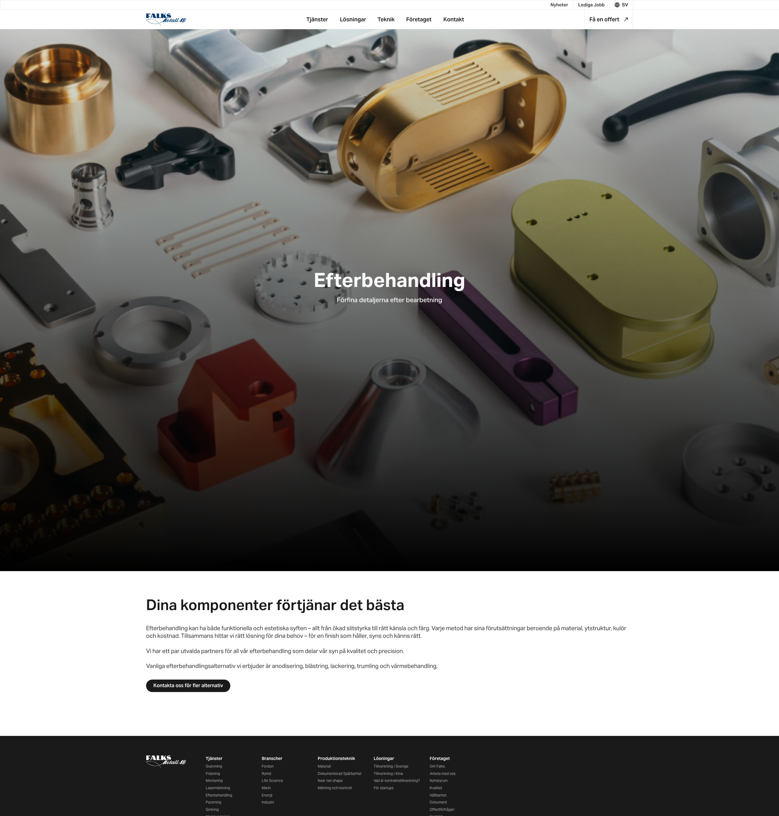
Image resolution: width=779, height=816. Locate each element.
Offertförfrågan (442, 809)
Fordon (268, 766)
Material (324, 766)
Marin (266, 788)
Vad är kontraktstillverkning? (397, 780)
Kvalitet (436, 788)
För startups (383, 788)
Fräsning (213, 773)
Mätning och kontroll (335, 788)
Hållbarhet (438, 795)
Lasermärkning (218, 788)
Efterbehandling (219, 795)
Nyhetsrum (439, 780)
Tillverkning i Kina (388, 773)
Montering (214, 780)
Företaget (440, 758)
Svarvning (214, 766)
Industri (268, 802)
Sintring (212, 809)
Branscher (272, 758)
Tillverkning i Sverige (391, 766)
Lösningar (384, 758)
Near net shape (330, 780)
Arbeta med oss (443, 773)
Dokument (438, 802)
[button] (621, 5)
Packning (213, 802)
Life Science (272, 780)
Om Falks (437, 766)
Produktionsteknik (336, 758)
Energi (267, 795)
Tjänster (214, 758)
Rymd (266, 773)
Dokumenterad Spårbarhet (340, 773)
